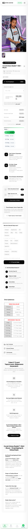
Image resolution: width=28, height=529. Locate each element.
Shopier (16, 240)
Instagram (7, 251)
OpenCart (7, 246)
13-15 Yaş (9, 146)
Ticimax (6, 243)
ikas (11, 240)
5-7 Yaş (9, 132)
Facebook (7, 254)
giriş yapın (18, 104)
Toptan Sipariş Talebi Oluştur (15, 215)
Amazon (6, 232)
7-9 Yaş (9, 135)
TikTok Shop (14, 251)
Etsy (16, 232)
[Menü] (24, 3)
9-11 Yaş (9, 139)
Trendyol (7, 229)
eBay (12, 232)
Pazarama (7, 235)
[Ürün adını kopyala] (24, 66)
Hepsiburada (14, 229)
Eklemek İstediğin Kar (8, 86)
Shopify (6, 240)
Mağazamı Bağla (15, 435)
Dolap (21, 232)
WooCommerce (14, 243)
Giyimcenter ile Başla (15, 200)
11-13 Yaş (9, 142)
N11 (19, 229)
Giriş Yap (20, 2)
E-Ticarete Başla (15, 262)
